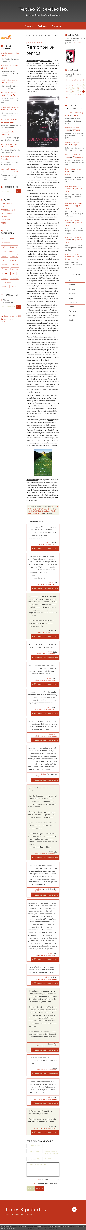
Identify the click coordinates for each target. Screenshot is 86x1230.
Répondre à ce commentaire (46, 548)
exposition (6, 242)
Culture (55, 507)
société (12, 251)
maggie (55, 1068)
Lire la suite (77, 43)
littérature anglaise (9, 260)
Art (70, 280)
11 (72, 89)
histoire (14, 256)
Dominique (54, 977)
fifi (66, 144)
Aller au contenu (7, 2)
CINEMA (4, 216)
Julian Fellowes (46, 61)
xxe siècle (35, 513)
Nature (71, 307)
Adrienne (54, 542)
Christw (55, 707)
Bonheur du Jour (72, 257)
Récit (4, 251)
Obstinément (78, 157)
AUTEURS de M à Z (8, 207)
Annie (55, 1097)
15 (83, 89)
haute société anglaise (34, 482)
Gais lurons (5, 134)
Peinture (72, 315)
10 (69, 89)
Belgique (72, 289)
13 (78, 89)
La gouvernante (7, 122)
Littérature (32, 508)
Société (46, 508)
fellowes (54, 509)
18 (72, 92)
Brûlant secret (7, 147)
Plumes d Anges (52, 774)
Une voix (4, 55)
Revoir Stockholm (8, 109)
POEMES (4, 223)
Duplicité (4, 159)
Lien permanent (35, 507)
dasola (68, 171)
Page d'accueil (46, 35)
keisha (68, 205)
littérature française (9, 247)
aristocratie (39, 509)
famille (4, 286)
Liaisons (56, 35)
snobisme (39, 512)
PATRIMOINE (5, 220)
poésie (4, 256)
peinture (15, 269)
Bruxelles (72, 293)
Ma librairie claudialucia (49, 889)
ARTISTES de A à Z (8, 210)
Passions (40, 508)
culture (5, 273)
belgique (11, 238)
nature (4, 264)
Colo (67, 115)
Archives (42, 26)
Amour (13, 286)
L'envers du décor (32, 35)
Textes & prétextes (43, 9)
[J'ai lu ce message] (84, 1226)
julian (30, 510)
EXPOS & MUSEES (8, 213)
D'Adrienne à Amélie (9, 171)
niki (56, 734)
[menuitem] (28, 25)
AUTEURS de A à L (7, 203)
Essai (13, 273)
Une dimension (7, 82)
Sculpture (14, 264)
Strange (4, 68)
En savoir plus (10, 1228)
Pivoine (55, 652)
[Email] (74, 1209)
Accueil (28, 26)
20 (78, 92)
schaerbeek (6, 282)
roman (4, 278)
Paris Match (52, 445)
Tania (55, 630)
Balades (72, 285)
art (3, 238)
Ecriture (5, 269)
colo (56, 582)
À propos (56, 26)
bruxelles (14, 278)
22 (83, 92)
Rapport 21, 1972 (8, 95)
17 (69, 92)
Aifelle (55, 678)
